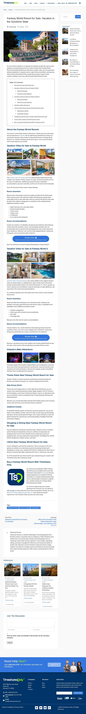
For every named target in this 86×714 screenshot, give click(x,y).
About (63, 3)
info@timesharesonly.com (25, 492)
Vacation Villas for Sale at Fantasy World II (27, 96)
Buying (10, 9)
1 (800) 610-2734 (72, 3)
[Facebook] (36, 707)
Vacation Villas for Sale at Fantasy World (26, 88)
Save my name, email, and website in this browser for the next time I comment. (28, 636)
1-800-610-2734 (12, 692)
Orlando (22, 135)
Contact (30, 689)
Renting (44, 582)
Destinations (51, 3)
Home (30, 683)
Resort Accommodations (24, 94)
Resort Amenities (22, 91)
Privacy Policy (19, 707)
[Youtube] (45, 707)
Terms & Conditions (8, 707)
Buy (25, 3)
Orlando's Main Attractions (22, 105)
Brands (42, 3)
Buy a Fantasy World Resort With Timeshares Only (29, 122)
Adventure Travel (13, 507)
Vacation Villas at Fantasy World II (17, 281)
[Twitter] (40, 707)
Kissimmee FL (35, 507)
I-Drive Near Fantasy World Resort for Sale (27, 119)
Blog (59, 3)
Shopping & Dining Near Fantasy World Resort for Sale (30, 116)
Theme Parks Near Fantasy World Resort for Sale (29, 108)
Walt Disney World (22, 111)
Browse (43, 473)
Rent (36, 3)
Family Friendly (24, 507)
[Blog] (49, 707)
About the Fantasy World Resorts (24, 85)
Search (78, 16)
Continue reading (9, 600)
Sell (31, 3)
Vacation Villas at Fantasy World (19, 177)
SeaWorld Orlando (22, 113)
